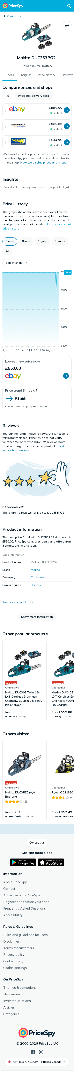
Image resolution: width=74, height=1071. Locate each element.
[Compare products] (67, 25)
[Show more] (6, 110)
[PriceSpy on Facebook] (32, 1052)
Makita (35, 570)
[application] (37, 311)
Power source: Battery (37, 66)
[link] (24, 680)
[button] (7, 96)
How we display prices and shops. (43, 162)
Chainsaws (14, 16)
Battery (36, 585)
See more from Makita (17, 602)
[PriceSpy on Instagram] (41, 1052)
